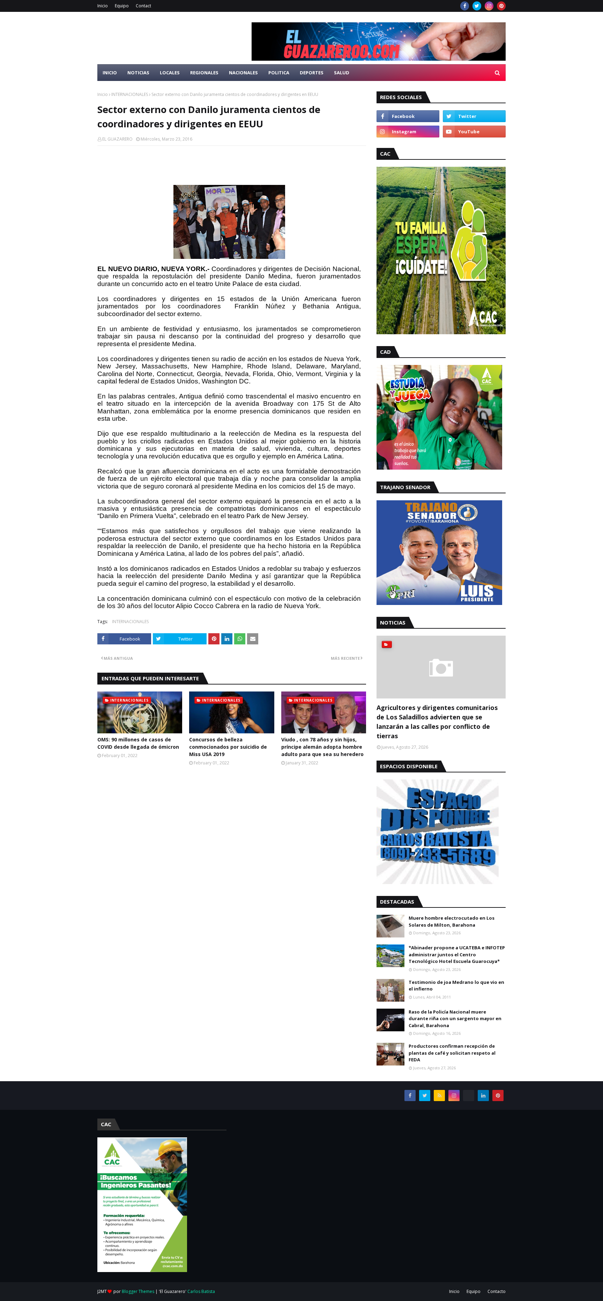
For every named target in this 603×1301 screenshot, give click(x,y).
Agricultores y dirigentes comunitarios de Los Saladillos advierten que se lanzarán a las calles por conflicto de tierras (437, 721)
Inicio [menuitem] (110, 72)
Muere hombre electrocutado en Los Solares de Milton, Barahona (451, 921)
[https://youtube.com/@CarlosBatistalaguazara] (468, 1095)
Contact (143, 6)
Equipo (122, 6)
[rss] (439, 1095)
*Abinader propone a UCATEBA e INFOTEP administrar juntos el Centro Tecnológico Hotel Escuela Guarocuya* (457, 954)
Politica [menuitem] (278, 72)
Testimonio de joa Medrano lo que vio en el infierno (456, 985)
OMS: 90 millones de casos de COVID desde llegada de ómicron (138, 743)
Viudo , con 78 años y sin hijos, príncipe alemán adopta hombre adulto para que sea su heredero (322, 746)
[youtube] (474, 131)
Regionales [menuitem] (204, 72)
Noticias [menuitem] (138, 72)
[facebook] (464, 5)
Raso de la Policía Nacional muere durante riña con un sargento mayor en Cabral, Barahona (455, 1019)
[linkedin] (483, 1095)
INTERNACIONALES (129, 94)
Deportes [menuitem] (311, 72)
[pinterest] (501, 5)
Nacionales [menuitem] (243, 72)
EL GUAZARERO (117, 139)
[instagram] (489, 5)
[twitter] (476, 5)
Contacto (496, 1291)
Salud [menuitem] (341, 72)
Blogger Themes (138, 1291)
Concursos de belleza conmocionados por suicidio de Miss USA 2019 (228, 746)
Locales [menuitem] (170, 72)
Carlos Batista (201, 1291)
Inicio (102, 6)
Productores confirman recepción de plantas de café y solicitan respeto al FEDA (452, 1053)
